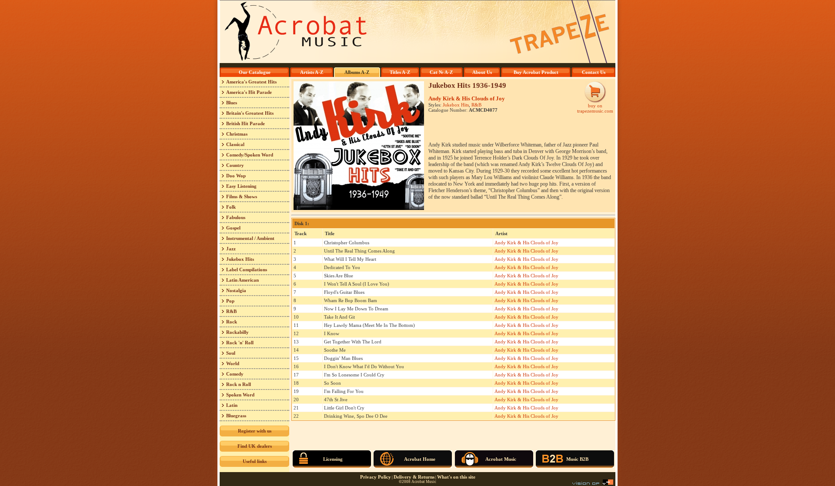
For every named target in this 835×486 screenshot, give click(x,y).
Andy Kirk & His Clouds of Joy (466, 98)
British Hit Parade (245, 123)
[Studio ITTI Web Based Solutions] (592, 483)
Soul (230, 353)
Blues (231, 102)
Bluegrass (236, 415)
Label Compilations (246, 269)
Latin (231, 405)
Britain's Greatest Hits (250, 113)
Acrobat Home (419, 459)
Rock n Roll (238, 384)
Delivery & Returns (414, 476)
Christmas (236, 133)
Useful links (255, 461)
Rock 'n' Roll (240, 342)
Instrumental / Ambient (250, 238)
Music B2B (577, 459)
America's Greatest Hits (251, 81)
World (232, 363)
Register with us (254, 430)
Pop (230, 300)
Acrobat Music (500, 459)
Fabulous (235, 217)
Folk (231, 207)
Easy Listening (241, 186)
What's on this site (456, 476)
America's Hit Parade (249, 92)
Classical (235, 144)
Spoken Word (240, 394)
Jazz (231, 248)
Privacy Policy (375, 476)
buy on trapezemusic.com (595, 108)
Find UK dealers (254, 446)
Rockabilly (237, 332)
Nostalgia (236, 290)
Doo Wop (236, 175)
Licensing (333, 459)
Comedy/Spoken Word (249, 154)
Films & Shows (241, 196)
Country (235, 165)
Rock (231, 321)
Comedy (235, 373)
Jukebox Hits (240, 259)
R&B (231, 311)
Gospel (233, 227)
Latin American (242, 280)
